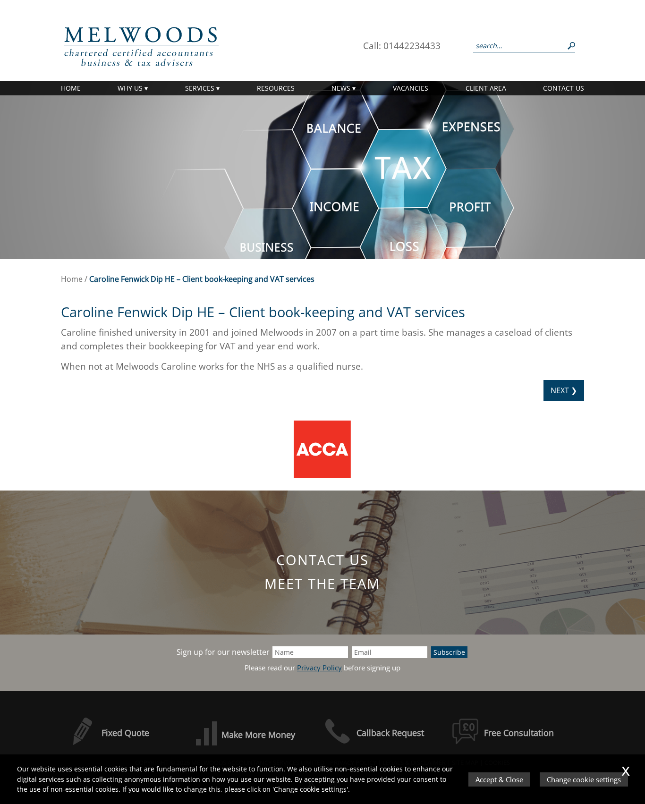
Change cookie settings (584, 779)
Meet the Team (322, 583)
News (340, 88)
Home (71, 88)
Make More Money (258, 734)
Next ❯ (564, 390)
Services (199, 88)
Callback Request (390, 732)
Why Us (130, 88)
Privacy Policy (319, 668)
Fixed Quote (125, 732)
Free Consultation (519, 732)
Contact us (563, 88)
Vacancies (410, 88)
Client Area (486, 88)
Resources (276, 88)
